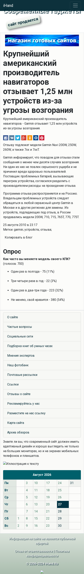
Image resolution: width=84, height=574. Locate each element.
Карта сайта (15, 423)
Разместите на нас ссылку (26, 413)
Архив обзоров (18, 432)
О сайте (12, 317)
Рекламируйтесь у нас (23, 403)
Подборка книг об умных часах (30, 346)
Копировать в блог (18, 237)
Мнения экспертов (21, 355)
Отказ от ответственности (34, 551)
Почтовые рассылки (22, 375)
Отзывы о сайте (18, 394)
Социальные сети (20, 336)
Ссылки (13, 384)
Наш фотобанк (18, 365)
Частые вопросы (19, 327)
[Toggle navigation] (75, 5)
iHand (8, 5)
